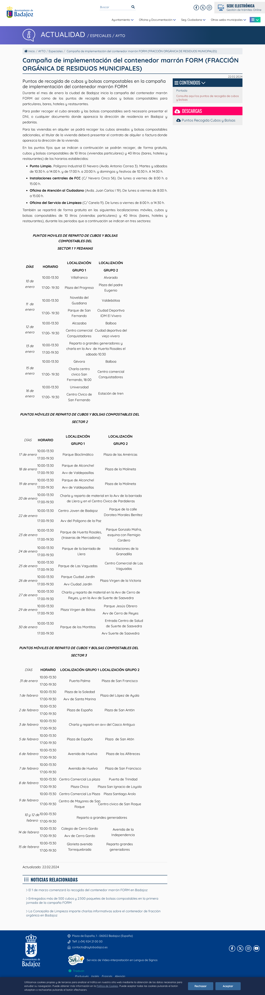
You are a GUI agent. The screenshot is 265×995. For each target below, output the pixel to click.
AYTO (41, 51)
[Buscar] (133, 7)
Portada (181, 90)
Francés (106, 976)
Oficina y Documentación (156, 19)
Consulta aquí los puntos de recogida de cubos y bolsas (207, 97)
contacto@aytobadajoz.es (90, 947)
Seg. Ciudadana (192, 19)
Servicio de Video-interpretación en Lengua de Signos (122, 960)
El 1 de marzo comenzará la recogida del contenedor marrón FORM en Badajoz (88, 890)
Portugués (82, 976)
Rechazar (201, 986)
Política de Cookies (107, 986)
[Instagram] (209, 7)
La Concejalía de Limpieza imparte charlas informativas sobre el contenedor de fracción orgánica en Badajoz (93, 913)
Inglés (95, 976)
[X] (203, 7)
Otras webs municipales (227, 19)
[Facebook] (196, 7)
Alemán (120, 976)
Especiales (56, 51)
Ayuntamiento (121, 19)
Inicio (31, 51)
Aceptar (228, 986)
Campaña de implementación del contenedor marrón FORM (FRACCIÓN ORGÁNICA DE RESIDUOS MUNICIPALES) (142, 51)
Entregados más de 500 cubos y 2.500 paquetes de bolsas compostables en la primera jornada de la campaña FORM (92, 900)
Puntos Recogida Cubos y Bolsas (208, 120)
